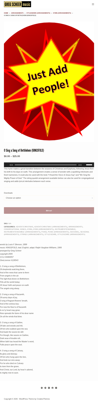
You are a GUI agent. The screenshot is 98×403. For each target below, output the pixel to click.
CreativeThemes (43, 399)
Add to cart (49, 210)
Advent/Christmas (24, 227)
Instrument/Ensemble (65, 229)
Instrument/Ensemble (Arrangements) (22, 232)
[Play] (7, 165)
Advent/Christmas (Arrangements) (50, 227)
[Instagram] (56, 388)
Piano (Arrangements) (58, 232)
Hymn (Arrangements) (43, 229)
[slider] (89, 164)
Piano (44, 232)
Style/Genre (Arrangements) (71, 234)
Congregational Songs (15, 229)
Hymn (29, 229)
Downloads (8, 193)
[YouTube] (49, 388)
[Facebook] (52, 388)
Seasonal (74, 232)
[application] (49, 164)
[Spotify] (42, 388)
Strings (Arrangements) (31, 234)
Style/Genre (50, 234)
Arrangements (75, 227)
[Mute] (84, 165)
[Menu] (93, 4)
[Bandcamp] (45, 388)
